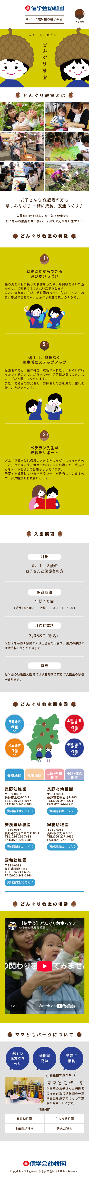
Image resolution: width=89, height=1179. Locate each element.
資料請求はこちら (19, 811)
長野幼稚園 (24, 1118)
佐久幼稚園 (64, 1128)
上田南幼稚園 (24, 1128)
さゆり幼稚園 (64, 1118)
